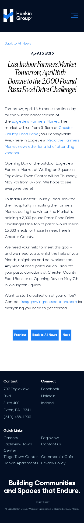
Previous (20, 335)
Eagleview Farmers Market (35, 121)
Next (66, 335)
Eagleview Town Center (18, 447)
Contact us (51, 444)
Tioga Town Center (21, 456)
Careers (11, 437)
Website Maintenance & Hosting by (53, 509)
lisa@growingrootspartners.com (49, 301)
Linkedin (48, 395)
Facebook (50, 388)
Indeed (47, 402)
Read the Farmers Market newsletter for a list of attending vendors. (42, 146)
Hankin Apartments (21, 463)
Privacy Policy (53, 463)
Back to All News (18, 43)
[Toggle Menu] (74, 16)
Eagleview (50, 437)
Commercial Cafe (57, 456)
